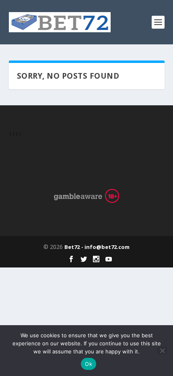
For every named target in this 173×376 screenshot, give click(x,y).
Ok (88, 364)
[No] (162, 351)
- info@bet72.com (105, 247)
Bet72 (72, 247)
